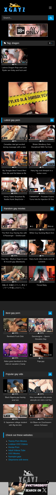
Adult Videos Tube (16, 450)
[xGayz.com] (23, 8)
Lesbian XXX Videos (18, 444)
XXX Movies (14, 453)
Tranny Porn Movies (17, 441)
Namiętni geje (14, 456)
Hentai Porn (13, 447)
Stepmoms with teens (18, 460)
